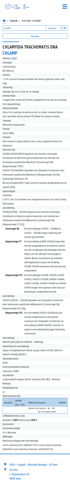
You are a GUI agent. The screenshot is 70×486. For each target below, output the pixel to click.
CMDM (14, 58)
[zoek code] (64, 28)
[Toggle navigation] (64, 6)
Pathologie (35, 36)
